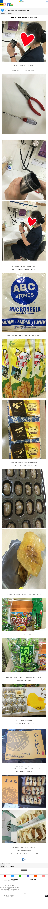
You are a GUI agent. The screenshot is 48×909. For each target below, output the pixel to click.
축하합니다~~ (8, 863)
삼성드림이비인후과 (14, 879)
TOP (46, 895)
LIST (24, 870)
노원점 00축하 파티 (10, 866)
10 (25, 859)
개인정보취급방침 (33, 879)
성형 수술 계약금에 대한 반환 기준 (9, 885)
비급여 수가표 (12, 884)
